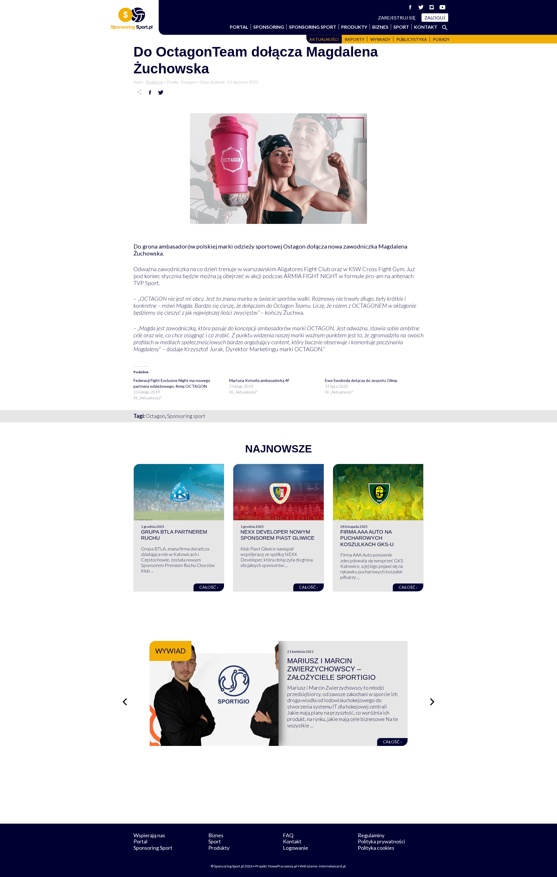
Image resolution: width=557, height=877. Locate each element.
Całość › (208, 587)
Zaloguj (434, 17)
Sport (401, 27)
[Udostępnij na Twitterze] (161, 92)
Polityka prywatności (381, 841)
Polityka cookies (376, 848)
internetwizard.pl (332, 866)
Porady (441, 39)
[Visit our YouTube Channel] (442, 7)
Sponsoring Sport (312, 27)
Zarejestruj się (397, 17)
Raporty (354, 39)
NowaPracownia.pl (282, 866)
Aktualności (324, 39)
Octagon (155, 416)
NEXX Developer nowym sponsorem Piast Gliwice (277, 535)
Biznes (380, 27)
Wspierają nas (149, 835)
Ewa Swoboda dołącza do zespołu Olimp (361, 380)
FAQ (288, 835)
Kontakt (425, 27)
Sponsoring (268, 27)
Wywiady (380, 39)
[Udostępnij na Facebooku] (150, 92)
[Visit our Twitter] (421, 7)
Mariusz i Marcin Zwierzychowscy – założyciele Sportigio (331, 669)
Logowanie (295, 848)
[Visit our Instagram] (432, 7)
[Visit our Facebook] (410, 7)
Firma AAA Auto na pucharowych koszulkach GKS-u (367, 538)
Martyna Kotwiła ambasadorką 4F (259, 380)
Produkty (354, 27)
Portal (239, 27)
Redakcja (154, 82)
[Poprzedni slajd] (125, 702)
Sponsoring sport (186, 416)
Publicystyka (411, 39)
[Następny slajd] (432, 702)
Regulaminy (371, 835)
